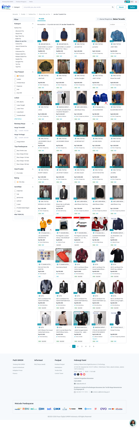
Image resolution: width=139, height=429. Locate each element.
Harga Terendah (19, 127)
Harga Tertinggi (19, 134)
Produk (41, 19)
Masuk (121, 7)
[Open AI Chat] (133, 423)
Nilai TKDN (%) (19, 214)
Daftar (132, 7)
